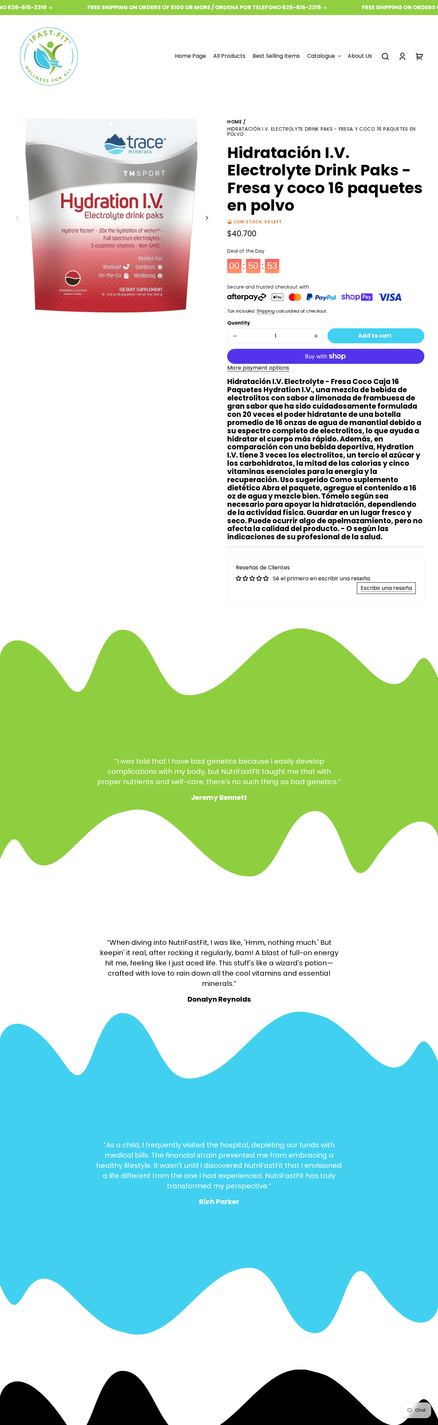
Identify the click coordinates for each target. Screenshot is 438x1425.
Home (234, 122)
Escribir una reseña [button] (386, 588)
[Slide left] (18, 217)
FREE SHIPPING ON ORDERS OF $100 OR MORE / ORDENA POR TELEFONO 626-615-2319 (189, 7)
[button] (385, 56)
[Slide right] (206, 217)
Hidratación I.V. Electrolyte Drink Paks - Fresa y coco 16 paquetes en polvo (321, 132)
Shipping (266, 311)
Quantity (238, 323)
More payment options (258, 368)
